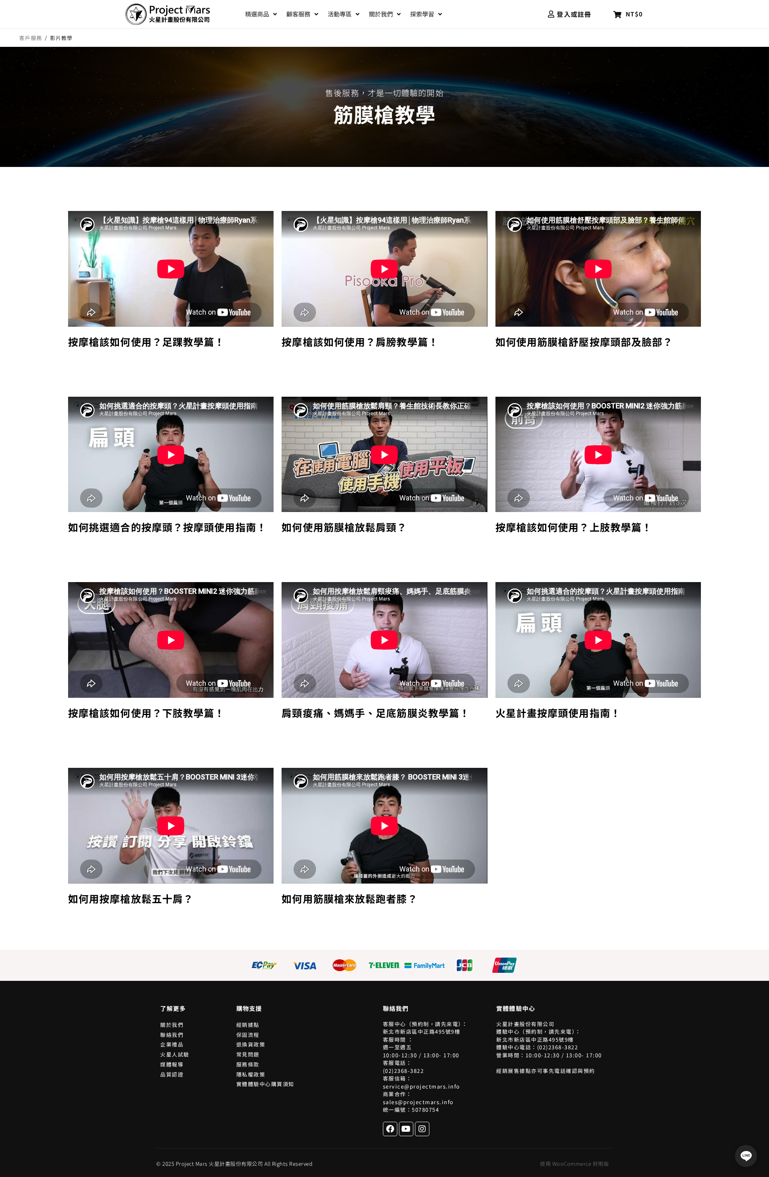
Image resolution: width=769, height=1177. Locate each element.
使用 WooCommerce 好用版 (574, 1163)
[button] (261, 14)
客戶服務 (30, 38)
